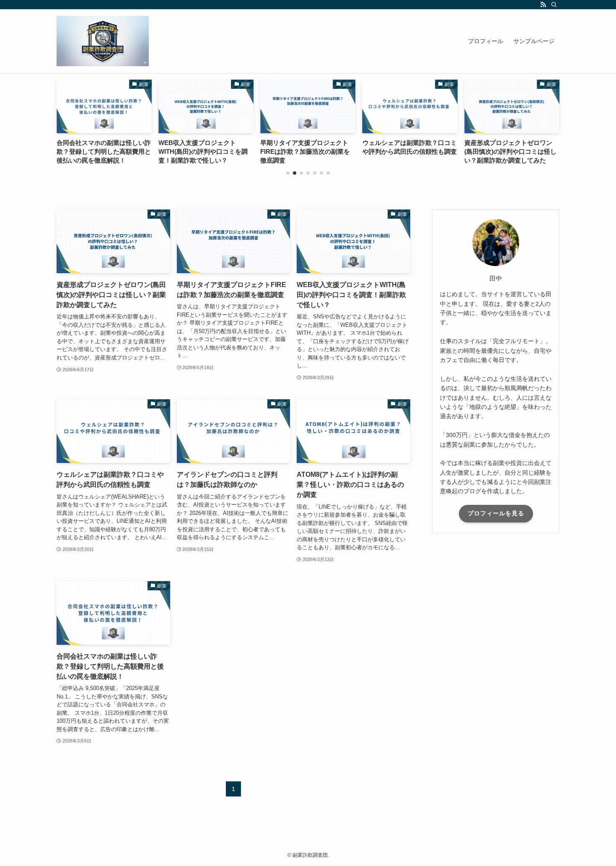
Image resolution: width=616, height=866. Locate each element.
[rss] (543, 4)
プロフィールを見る (496, 513)
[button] (288, 173)
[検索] (554, 4)
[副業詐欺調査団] (103, 41)
